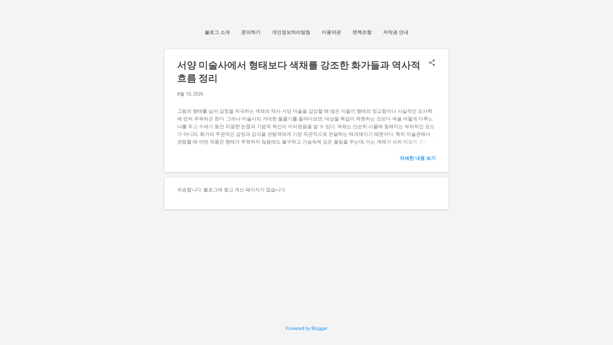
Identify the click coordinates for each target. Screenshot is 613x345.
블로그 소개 (217, 32)
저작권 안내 (395, 32)
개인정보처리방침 (291, 32)
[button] (432, 63)
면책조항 (362, 32)
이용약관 (331, 32)
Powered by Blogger (307, 328)
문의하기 (251, 32)
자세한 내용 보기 (418, 158)
